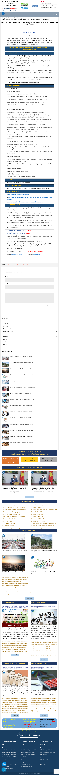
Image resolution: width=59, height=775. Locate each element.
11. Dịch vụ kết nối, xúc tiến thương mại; (12, 528)
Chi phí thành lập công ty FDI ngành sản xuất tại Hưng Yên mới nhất (43, 652)
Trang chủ (5, 323)
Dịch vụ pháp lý (7, 328)
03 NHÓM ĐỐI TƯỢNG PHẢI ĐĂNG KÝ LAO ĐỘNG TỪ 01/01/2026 (13, 710)
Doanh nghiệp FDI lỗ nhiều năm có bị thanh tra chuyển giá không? (43, 698)
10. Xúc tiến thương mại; (8, 525)
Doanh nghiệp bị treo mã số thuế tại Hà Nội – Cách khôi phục (43, 702)
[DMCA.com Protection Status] (24, 4)
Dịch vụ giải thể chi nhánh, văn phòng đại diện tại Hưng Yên (14, 587)
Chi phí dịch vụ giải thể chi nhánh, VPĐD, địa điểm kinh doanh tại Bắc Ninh (17, 592)
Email (6, 283)
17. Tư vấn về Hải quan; (37, 516)
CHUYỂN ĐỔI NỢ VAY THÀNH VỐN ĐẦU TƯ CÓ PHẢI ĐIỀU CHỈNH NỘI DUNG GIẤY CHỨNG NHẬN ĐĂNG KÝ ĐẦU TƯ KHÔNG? (14, 647)
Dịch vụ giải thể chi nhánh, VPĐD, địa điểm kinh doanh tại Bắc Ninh (16, 594)
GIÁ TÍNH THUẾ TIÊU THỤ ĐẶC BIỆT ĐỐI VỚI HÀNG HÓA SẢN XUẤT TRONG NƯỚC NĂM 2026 (15, 708)
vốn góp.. (33, 264)
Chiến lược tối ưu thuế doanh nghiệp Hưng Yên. (21, 442)
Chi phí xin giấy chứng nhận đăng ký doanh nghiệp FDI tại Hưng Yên (43, 654)
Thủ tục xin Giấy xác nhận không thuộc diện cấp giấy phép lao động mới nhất (15, 668)
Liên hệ (5, 344)
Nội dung (7, 291)
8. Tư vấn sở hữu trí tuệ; (8, 521)
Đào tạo (5, 339)
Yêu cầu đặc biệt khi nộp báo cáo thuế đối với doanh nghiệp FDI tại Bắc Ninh (43, 706)
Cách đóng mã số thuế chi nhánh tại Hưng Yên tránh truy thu (15, 583)
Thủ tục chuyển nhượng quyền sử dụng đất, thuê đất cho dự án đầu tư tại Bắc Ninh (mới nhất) (44, 646)
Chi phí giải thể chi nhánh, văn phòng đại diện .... (22, 405)
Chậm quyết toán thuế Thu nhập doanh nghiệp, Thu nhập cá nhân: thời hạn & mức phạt (43, 712)
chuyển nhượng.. (10, 264)
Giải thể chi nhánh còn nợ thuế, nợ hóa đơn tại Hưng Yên (44, 572)
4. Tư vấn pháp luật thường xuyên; (11, 512)
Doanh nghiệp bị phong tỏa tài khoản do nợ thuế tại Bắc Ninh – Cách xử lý (44, 704)
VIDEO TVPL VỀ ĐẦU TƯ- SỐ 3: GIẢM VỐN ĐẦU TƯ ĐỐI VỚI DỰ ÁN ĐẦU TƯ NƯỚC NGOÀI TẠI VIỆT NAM (15, 490)
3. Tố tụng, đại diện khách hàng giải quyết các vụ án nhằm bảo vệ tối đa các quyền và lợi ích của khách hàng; (15, 510)
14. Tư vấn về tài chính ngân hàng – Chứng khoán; (44, 509)
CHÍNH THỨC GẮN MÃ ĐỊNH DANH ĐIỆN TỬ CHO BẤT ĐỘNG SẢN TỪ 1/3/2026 (14, 700)
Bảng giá (5, 336)
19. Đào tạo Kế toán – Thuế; (38, 521)
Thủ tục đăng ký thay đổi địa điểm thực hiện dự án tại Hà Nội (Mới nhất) (43, 650)
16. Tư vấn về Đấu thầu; (37, 514)
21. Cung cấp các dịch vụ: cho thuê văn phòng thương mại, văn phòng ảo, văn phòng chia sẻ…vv (44, 526)
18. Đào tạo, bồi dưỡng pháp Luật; (39, 518)
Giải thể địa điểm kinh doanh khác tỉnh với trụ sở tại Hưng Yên (15, 577)
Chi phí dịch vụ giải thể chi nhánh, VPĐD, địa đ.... (22, 430)
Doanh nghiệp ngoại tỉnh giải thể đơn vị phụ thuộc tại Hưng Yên (44, 551)
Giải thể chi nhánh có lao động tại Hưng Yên (13, 571)
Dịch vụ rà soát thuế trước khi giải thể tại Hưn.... (21, 356)
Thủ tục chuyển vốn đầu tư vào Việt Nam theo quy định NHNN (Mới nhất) (44, 642)
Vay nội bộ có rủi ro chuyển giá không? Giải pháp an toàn (14, 698)
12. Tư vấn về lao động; (37, 505)
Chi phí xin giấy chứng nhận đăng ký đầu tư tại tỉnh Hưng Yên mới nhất (44, 655)
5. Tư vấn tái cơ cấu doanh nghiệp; (11, 514)
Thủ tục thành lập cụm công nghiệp (18, 194)
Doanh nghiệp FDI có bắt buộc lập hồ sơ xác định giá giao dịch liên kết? (43, 708)
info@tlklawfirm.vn (27, 766)
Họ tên (7, 276)
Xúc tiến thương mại (8, 334)
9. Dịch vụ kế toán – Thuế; (8, 523)
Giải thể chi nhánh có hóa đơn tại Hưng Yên (11, 581)
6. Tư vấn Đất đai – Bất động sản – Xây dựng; (13, 516)
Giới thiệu (5, 326)
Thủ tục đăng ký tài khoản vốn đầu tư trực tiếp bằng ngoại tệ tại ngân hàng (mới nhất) (43, 644)
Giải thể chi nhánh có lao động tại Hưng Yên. (21, 368)
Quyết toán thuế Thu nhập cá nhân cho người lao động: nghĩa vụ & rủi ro (44, 710)
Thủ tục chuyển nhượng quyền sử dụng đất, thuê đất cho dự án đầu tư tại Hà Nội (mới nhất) (44, 648)
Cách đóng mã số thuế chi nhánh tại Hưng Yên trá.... (23, 399)
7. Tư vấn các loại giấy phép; (9, 518)
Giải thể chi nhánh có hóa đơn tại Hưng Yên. (21, 393)
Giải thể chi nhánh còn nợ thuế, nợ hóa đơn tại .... (22, 374)
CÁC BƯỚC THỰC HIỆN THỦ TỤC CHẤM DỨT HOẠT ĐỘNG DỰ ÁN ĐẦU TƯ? (15, 645)
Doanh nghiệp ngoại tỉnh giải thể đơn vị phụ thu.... (22, 362)
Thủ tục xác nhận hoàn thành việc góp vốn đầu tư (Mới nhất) (43, 607)
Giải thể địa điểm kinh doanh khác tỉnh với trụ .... (22, 381)
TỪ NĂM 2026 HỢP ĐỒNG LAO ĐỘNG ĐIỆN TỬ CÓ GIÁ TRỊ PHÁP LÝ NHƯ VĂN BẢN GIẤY (14, 704)
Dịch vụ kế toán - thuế (9, 331)
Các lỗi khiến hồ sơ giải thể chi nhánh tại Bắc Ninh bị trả (14, 589)
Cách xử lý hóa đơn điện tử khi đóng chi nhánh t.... (22, 424)
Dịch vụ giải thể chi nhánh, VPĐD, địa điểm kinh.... (22, 436)
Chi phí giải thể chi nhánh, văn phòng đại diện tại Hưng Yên (14, 585)
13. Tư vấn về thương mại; (37, 507)
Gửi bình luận (50, 305)
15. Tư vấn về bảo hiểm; (37, 512)
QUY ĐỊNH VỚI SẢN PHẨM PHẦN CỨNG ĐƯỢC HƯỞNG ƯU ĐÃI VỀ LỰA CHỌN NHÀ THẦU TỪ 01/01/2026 (15, 712)
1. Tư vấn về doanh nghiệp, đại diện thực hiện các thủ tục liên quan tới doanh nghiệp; (14, 505)
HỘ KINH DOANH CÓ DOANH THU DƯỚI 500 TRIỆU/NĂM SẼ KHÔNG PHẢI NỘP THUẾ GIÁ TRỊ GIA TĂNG (14, 706)
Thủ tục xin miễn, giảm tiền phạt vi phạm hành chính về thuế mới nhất (43, 668)
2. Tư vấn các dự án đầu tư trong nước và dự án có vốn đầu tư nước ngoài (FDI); (14, 507)
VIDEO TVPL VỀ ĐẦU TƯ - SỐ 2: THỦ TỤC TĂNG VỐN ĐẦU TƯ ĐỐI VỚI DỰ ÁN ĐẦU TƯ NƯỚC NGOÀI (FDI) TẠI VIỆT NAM (43, 490)
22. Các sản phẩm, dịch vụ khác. (39, 528)
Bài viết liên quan (8, 351)
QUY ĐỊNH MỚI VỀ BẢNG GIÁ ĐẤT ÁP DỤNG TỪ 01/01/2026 (14, 702)
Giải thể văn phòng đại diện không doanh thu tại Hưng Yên (14, 579)
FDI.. (24, 264)
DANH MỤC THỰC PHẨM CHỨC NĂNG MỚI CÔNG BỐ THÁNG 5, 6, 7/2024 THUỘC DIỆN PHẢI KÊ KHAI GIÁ (15, 607)
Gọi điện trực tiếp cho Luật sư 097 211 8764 (10, 460)
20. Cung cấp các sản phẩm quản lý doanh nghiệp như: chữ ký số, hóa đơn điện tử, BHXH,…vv (43, 523)
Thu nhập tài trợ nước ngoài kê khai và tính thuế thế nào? (43, 700)
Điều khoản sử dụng (35, 773)
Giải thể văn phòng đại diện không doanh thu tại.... (22, 387)
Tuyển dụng (6, 341)
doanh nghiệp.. (18, 264)
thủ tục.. (28, 264)
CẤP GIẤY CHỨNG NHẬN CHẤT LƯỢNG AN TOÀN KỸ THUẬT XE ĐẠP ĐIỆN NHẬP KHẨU (15, 641)
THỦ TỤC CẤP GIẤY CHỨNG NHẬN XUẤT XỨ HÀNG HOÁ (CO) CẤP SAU (15, 643)
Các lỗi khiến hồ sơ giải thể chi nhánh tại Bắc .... (21, 417)
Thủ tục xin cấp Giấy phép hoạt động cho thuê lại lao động (25, 202)
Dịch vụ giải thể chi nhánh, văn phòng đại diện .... (22, 411)
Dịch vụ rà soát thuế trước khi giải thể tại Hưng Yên (14, 550)
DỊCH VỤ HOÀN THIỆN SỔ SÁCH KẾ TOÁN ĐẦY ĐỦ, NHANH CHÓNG (14, 649)
